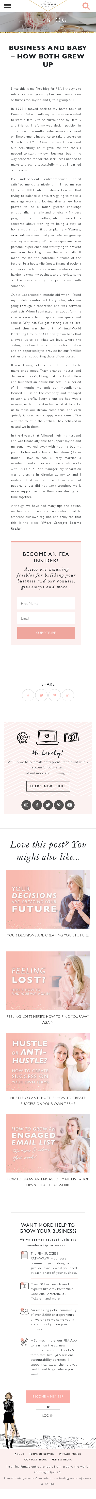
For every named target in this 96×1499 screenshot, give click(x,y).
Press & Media (62, 1459)
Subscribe (46, 632)
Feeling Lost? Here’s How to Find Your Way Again (48, 1019)
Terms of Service (41, 1453)
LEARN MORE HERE (48, 786)
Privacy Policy (70, 1453)
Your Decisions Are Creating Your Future (48, 935)
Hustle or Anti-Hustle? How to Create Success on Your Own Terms (48, 1101)
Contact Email (35, 1459)
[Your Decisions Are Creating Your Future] (48, 899)
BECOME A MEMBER (48, 1396)
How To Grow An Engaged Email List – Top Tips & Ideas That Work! (48, 1182)
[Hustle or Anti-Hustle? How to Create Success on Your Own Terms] (48, 1062)
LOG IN (48, 1415)
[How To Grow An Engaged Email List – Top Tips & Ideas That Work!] (48, 1143)
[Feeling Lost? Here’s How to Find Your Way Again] (48, 980)
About (19, 1453)
